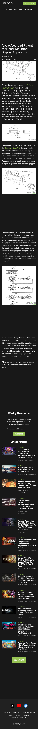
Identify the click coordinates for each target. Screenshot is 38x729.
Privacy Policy (29, 713)
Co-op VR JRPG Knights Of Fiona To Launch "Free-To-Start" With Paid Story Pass (27, 562)
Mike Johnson (23, 460)
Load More (19, 660)
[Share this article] (34, 58)
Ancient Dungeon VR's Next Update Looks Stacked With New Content (26, 595)
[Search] (21, 4)
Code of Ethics (15, 715)
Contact (17, 713)
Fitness (20, 465)
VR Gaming (22, 447)
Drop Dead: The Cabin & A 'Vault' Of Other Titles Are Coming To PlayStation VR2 (26, 629)
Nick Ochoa (7, 56)
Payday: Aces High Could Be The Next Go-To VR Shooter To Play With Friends (27, 524)
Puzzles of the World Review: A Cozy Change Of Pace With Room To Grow (27, 485)
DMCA (26, 715)
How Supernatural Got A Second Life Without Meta (25, 469)
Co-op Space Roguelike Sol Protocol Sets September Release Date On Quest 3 (26, 453)
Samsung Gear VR (12, 148)
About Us (7, 713)
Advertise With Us (19, 718)
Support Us (30, 3)
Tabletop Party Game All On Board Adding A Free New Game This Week (27, 646)
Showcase (28, 9)
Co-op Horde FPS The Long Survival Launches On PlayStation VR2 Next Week (27, 544)
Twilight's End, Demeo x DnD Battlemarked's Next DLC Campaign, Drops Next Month (26, 504)
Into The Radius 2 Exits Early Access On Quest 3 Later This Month (27, 612)
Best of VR (18, 9)
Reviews (9, 9)
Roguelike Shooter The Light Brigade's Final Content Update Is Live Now (27, 579)
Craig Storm (23, 474)
